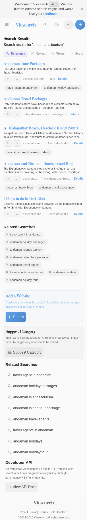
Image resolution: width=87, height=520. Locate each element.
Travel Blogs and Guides (56, 178)
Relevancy (18, 53)
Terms (44, 512)
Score (79, 53)
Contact (61, 512)
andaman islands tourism (26, 249)
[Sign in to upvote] (8, 79)
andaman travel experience (56, 187)
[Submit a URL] (80, 25)
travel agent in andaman (21, 87)
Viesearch (25, 24)
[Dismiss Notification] (82, 9)
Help (52, 512)
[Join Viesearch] (57, 25)
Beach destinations (59, 143)
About (24, 512)
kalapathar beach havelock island (28, 152)
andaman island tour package (29, 257)
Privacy (34, 512)
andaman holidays (65, 272)
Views (60, 53)
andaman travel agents (24, 264)
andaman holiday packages (61, 87)
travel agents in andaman (26, 272)
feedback (50, 14)
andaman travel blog (19, 187)
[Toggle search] (45, 25)
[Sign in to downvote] (17, 79)
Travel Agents (58, 114)
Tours (51, 78)
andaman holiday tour (24, 280)
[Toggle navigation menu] (7, 25)
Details (62, 78)
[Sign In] (69, 25)
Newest (41, 53)
